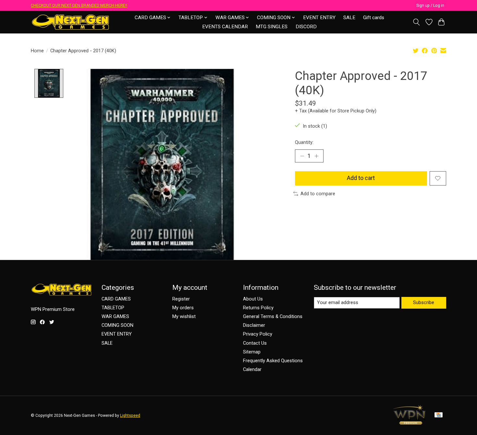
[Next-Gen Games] (70, 22)
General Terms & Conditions (272, 316)
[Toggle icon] (416, 22)
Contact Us (255, 343)
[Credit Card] (438, 415)
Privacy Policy (257, 334)
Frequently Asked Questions (273, 361)
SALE (349, 17)
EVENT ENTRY (319, 17)
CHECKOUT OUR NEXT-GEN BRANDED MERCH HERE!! (79, 5)
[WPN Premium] (409, 422)
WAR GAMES (115, 316)
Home (37, 51)
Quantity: (304, 142)
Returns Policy (258, 308)
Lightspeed (130, 415)
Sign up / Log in (430, 5)
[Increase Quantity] (316, 155)
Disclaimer (254, 325)
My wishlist (184, 316)
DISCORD (306, 27)
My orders (183, 308)
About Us (253, 299)
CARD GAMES (116, 299)
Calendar (252, 369)
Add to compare (317, 194)
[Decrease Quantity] (302, 155)
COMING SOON (117, 325)
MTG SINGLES (271, 27)
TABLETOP (113, 308)
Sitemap (252, 352)
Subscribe (423, 302)
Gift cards (373, 17)
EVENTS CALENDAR (225, 27)
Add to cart (361, 178)
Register (181, 299)
